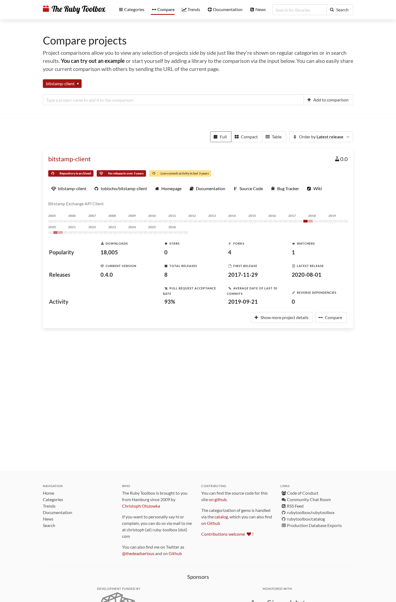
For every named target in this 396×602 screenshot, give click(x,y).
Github (175, 553)
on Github (210, 523)
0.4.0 (106, 274)
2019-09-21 (243, 301)
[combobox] (173, 99)
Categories (53, 499)
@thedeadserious (138, 553)
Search (49, 525)
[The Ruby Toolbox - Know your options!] (74, 9)
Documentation (57, 512)
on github (218, 499)
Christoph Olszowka (141, 505)
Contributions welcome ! (227, 533)
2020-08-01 (306, 274)
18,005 (109, 252)
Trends (49, 505)
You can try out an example (93, 60)
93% (169, 301)
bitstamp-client (69, 159)
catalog (221, 516)
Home (48, 492)
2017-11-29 (243, 274)
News (48, 518)
